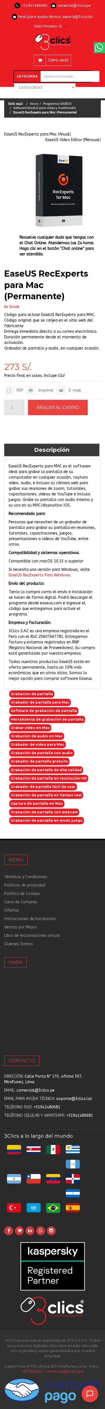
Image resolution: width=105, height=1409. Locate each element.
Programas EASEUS (57, 104)
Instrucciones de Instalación (30, 918)
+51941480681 (34, 5)
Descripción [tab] (51, 449)
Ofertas (11, 910)
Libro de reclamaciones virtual (32, 935)
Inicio (34, 104)
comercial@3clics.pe (73, 5)
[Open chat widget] (89, 1394)
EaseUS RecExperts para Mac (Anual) (37, 134)
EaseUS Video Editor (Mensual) (73, 139)
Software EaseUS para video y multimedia (44, 108)
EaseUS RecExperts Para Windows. (40, 575)
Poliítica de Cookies (22, 893)
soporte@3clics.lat (77, 17)
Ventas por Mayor (20, 927)
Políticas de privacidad (24, 885)
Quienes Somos (18, 944)
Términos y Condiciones (25, 877)
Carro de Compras (20, 902)
